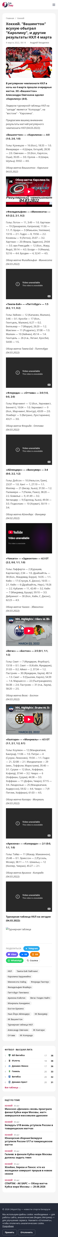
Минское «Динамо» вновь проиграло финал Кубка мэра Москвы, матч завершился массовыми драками (28, 1112)
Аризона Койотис (17, 997)
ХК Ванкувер (41, 1014)
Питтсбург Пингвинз (18, 992)
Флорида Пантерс (40, 981)
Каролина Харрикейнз (19, 976)
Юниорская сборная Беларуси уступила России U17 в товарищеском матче (28, 1141)
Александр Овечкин (18, 1030)
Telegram (33, 948)
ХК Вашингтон (15, 1019)
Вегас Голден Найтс (40, 997)
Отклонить (27, 1232)
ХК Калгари (39, 1030)
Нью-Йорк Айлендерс (19, 1014)
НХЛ (10, 971)
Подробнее (8, 1226)
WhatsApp (16, 960)
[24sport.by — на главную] (7, 4)
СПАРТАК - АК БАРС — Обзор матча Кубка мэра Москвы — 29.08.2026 (26, 1185)
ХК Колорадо (26, 1035)
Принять (9, 1232)
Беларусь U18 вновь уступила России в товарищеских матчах (29, 1126)
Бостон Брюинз (16, 1008)
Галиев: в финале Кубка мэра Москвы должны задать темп (28, 1156)
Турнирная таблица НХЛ (20, 1024)
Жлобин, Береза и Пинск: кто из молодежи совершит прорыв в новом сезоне (28, 1170)
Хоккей (20, 18)
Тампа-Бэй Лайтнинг (27, 971)
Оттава (11, 1035)
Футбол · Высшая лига (18, 1049)
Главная (10, 18)
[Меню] (54, 5)
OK (36, 954)
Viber (13, 954)
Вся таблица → (13, 1087)
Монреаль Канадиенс (19, 1003)
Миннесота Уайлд (17, 981)
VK (25, 954)
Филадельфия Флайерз (19, 987)
